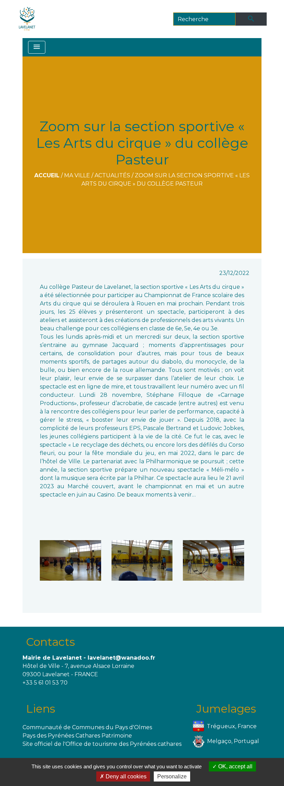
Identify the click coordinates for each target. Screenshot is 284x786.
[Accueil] (27, 19)
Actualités (112, 175)
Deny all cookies (125, 776)
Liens (40, 708)
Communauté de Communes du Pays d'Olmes (87, 727)
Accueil (47, 175)
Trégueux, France (232, 726)
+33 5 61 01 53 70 (45, 682)
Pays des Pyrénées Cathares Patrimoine (77, 735)
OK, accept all (234, 766)
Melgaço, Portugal (233, 741)
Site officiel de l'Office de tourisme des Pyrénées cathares (102, 744)
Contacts (50, 642)
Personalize (172, 776)
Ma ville (77, 175)
